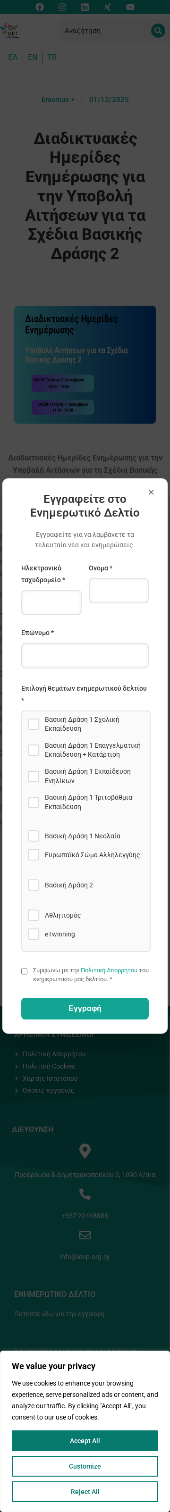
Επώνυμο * (37, 632)
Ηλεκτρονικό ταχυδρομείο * (43, 574)
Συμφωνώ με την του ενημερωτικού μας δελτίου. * (91, 974)
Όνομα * (100, 568)
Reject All (85, 1491)
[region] (85, 1431)
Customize (85, 1466)
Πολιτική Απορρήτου (109, 970)
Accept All (85, 1441)
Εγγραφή (85, 1008)
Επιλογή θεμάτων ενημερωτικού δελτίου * (84, 694)
